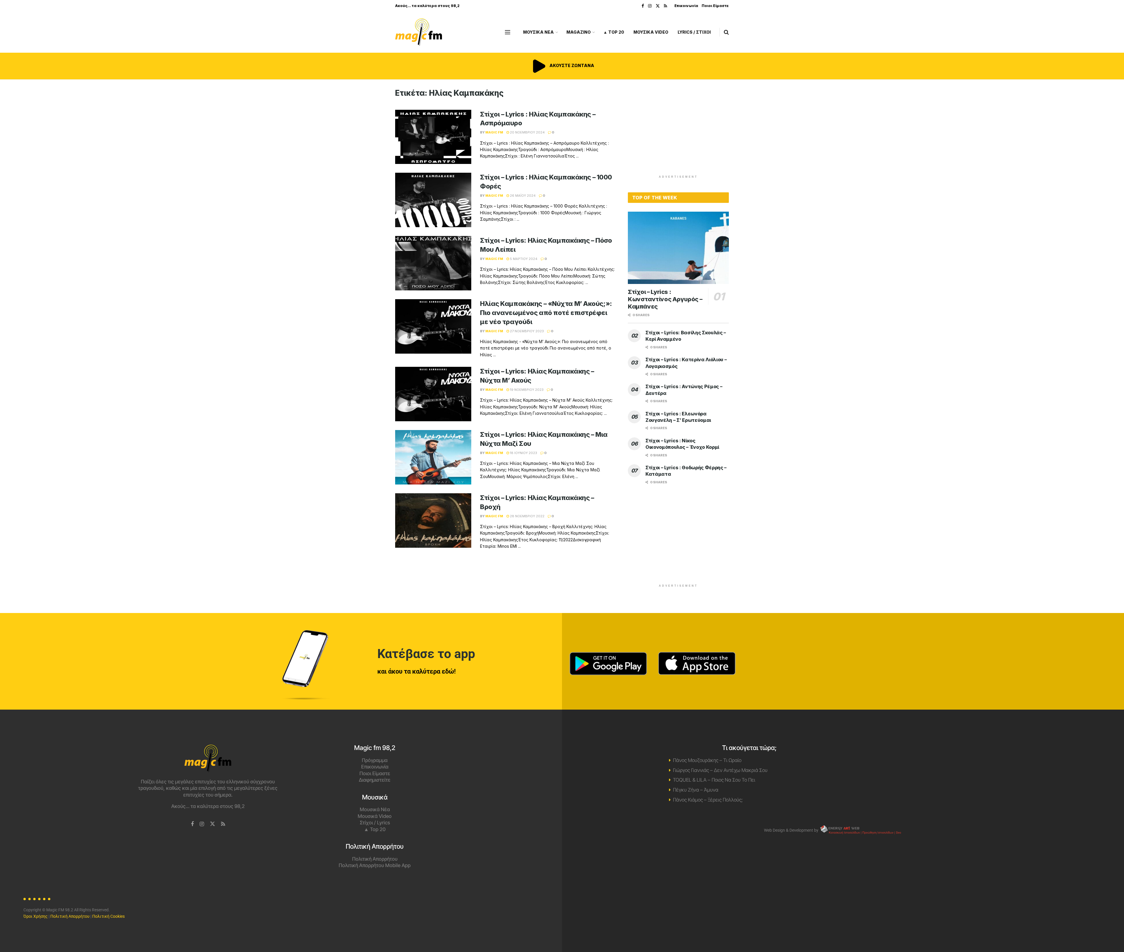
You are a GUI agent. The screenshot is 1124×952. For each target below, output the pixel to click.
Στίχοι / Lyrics (375, 823)
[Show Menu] (507, 32)
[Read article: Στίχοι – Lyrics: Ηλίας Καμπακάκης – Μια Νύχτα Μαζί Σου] (433, 457)
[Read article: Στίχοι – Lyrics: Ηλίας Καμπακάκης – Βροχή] (433, 520)
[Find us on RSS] (665, 6)
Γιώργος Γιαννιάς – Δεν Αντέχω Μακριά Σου (720, 770)
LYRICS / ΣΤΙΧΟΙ (694, 32)
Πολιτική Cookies (108, 916)
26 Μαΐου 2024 (522, 196)
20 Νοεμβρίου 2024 (527, 132)
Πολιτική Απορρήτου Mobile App (375, 865)
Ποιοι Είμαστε (715, 6)
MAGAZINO (578, 32)
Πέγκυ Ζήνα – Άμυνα (695, 790)
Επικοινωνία (686, 6)
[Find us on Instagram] (650, 6)
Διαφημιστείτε (374, 780)
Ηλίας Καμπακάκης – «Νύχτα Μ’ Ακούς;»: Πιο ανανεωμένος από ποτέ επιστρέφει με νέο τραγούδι (546, 313)
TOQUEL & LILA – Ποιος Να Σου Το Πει (714, 780)
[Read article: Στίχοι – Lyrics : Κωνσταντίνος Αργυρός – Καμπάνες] (678, 248)
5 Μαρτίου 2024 (523, 259)
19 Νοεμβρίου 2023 (526, 390)
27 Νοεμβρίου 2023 (526, 331)
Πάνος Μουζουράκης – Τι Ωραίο (707, 760)
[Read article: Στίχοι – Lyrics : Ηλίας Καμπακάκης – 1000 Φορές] (433, 200)
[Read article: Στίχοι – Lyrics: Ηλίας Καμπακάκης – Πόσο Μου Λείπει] (433, 263)
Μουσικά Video (375, 816)
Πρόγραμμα (375, 760)
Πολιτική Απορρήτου (374, 859)
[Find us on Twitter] (658, 6)
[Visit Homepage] (418, 32)
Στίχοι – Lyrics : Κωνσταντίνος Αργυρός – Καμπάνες (665, 299)
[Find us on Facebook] (643, 6)
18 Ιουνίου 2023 (523, 453)
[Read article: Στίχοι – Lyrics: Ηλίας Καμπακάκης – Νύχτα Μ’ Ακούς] (433, 394)
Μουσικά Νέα (375, 809)
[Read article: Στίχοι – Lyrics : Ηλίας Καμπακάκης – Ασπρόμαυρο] (433, 137)
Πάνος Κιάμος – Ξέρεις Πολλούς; (708, 800)
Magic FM (494, 132)
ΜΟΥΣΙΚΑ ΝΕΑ (538, 32)
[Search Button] (726, 32)
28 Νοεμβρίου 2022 (526, 516)
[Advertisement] (678, 129)
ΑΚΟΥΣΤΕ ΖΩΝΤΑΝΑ (571, 65)
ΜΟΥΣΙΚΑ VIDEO (650, 32)
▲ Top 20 (613, 32)
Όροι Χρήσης (35, 916)
